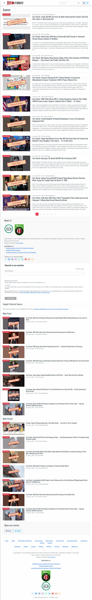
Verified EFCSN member (13, 250)
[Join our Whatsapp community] (19, 259)
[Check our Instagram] (15, 259)
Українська (74, 546)
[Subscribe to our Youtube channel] (25, 259)
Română (48, 546)
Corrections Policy (72, 540)
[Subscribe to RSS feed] (32, 259)
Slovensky (65, 546)
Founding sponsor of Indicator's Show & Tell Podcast (21, 252)
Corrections (84, 540)
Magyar (41, 546)
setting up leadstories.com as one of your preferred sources (51, 309)
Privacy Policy (60, 540)
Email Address (9, 271)
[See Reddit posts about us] (29, 259)
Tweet (18, 531)
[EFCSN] (46, 586)
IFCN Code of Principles (25, 540)
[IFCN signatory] (46, 576)
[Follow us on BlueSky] (9, 259)
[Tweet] (87, 3)
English (26, 546)
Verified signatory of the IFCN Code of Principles (20, 248)
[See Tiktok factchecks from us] (5, 259)
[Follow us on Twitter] (22, 259)
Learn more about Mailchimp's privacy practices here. (35, 292)
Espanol (33, 546)
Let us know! (19, 243)
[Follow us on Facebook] (12, 259)
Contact (50, 543)
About (13, 540)
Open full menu (4, 2)
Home (6, 540)
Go (78, 3)
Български (17, 546)
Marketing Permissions (11, 280)
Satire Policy (49, 540)
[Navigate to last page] (55, 214)
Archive (42, 543)
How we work (39, 540)
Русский (57, 546)
